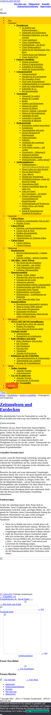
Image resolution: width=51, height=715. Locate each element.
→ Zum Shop (32, 680)
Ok (28, 711)
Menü (3, 12)
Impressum (10, 684)
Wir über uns (10, 691)
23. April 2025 (6, 594)
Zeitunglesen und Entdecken (16, 407)
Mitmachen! (10, 694)
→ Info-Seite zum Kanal (10, 604)
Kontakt (8, 689)
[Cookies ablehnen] (1, 714)
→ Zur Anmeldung (25, 669)
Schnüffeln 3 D (8, 596)
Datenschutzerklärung (14, 687)
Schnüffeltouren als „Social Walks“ (16, 599)
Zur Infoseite (9, 680)
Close (3, 393)
